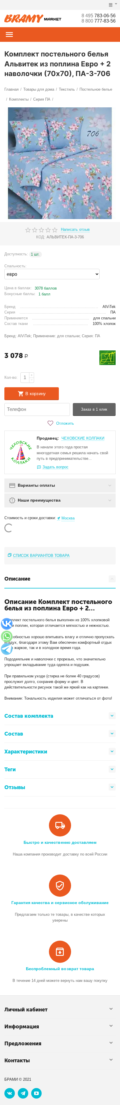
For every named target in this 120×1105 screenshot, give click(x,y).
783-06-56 (99, 15)
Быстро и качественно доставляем (60, 842)
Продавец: (48, 438)
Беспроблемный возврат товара (60, 968)
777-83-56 (99, 20)
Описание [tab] (17, 579)
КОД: (40, 237)
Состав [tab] (13, 734)
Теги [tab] (10, 769)
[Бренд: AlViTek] (107, 357)
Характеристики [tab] (25, 751)
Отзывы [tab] (14, 787)
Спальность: (15, 266)
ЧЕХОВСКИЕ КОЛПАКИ (82, 438)
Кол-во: (10, 377)
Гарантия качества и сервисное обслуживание (59, 902)
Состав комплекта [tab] (28, 716)
